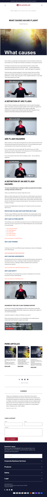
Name (6, 421)
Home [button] (12, 10)
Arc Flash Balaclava (11, 230)
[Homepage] (23, 5)
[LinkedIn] (7, 490)
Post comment (11, 439)
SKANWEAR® (17, 448)
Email (25, 421)
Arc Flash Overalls (11, 235)
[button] (5, 5)
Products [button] (7, 467)
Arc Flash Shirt (10, 231)
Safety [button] (6, 473)
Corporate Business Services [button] (15, 461)
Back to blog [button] (24, 382)
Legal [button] (6, 478)
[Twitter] (5, 490)
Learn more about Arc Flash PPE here (13, 238)
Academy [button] (15, 10)
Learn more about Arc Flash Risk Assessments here (17, 267)
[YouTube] (12, 490)
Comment (7, 427)
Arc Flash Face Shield (12, 228)
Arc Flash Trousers (11, 233)
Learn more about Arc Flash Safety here (14, 278)
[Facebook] (9, 490)
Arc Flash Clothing (18, 308)
